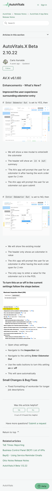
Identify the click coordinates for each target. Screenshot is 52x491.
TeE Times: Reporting (13, 445)
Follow (8, 68)
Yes (19, 410)
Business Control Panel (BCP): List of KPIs (24, 450)
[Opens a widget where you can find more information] (42, 486)
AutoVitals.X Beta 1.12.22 (15, 465)
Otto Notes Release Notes (16, 460)
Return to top (10, 432)
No (33, 410)
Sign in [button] (44, 5)
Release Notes (20, 14)
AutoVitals (7, 14)
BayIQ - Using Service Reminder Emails (22, 455)
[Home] (13, 4)
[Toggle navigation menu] (38, 5)
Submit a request (37, 423)
